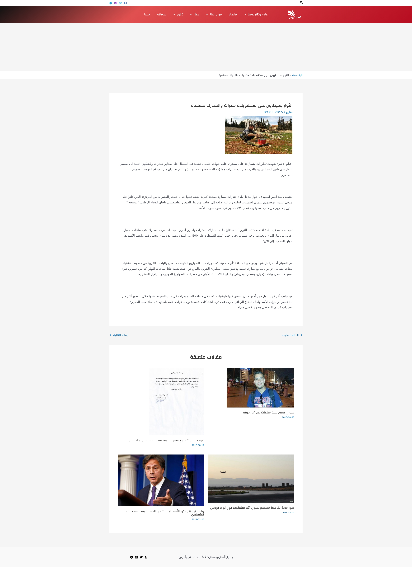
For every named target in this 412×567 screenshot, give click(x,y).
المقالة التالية (119, 335)
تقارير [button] (180, 14)
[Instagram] (115, 3)
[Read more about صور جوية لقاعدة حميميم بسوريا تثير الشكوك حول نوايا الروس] (251, 478)
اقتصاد (233, 14)
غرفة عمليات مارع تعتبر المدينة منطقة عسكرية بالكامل (166, 440)
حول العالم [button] (216, 14)
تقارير (289, 112)
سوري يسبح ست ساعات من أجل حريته (268, 412)
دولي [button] (196, 14)
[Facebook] (125, 3)
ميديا (147, 14)
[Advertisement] (206, 47)
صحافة (161, 14)
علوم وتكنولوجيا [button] (258, 14)
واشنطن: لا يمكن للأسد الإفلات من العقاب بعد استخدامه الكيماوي (165, 512)
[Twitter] (120, 3)
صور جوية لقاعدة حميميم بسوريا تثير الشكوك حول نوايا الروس (252, 508)
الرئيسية (297, 75)
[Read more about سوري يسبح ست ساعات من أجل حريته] (260, 387)
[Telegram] (110, 3)
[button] (301, 2)
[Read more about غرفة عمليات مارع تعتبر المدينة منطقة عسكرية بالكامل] (176, 401)
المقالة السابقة (292, 335)
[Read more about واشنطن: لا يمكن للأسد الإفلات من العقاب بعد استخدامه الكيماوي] (161, 480)
